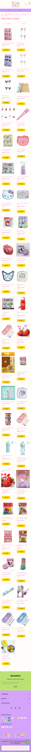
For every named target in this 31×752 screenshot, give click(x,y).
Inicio (2, 14)
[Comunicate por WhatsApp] (27, 742)
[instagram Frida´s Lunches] (11, 708)
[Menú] (2, 4)
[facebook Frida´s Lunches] (15, 708)
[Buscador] (25, 4)
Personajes (23, 14)
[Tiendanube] (16, 743)
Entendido (24, 748)
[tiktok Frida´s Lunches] (19, 708)
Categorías (17, 14)
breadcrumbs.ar (9, 14)
